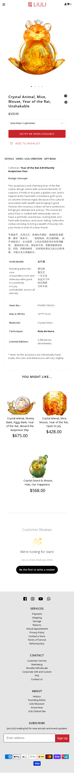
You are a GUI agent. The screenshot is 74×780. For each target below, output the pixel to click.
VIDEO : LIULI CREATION (29, 158)
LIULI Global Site (37, 711)
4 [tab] (42, 86)
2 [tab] (35, 86)
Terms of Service (37, 639)
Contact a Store (37, 636)
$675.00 (20, 435)
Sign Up (62, 738)
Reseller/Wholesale (37, 668)
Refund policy (36, 643)
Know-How (37, 707)
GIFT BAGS (50, 158)
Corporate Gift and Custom (37, 671)
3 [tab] (39, 86)
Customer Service (37, 660)
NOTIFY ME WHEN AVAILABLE (37, 133)
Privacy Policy (37, 632)
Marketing (36, 664)
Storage (37, 621)
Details (9, 158)
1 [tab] (31, 86)
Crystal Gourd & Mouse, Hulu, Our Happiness (38, 482)
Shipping (37, 617)
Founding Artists (37, 700)
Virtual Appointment (37, 628)
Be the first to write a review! (37, 569)
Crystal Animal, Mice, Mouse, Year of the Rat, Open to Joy (54, 422)
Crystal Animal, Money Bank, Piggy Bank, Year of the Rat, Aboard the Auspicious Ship (20, 424)
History (37, 696)
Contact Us (37, 679)
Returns (37, 625)
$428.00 (54, 431)
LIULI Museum (36, 703)
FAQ (37, 675)
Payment (37, 613)
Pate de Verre (46, 331)
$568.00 (37, 490)
